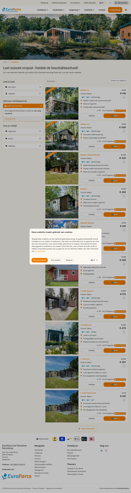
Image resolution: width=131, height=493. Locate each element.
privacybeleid (40, 251)
